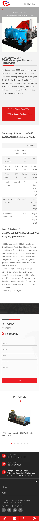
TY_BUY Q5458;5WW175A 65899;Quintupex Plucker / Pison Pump (18, 114)
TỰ (17, 13)
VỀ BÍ (4, 493)
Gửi (19, 381)
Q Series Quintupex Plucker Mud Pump (20, 15)
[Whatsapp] (5, 518)
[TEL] (24, 518)
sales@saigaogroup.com (16, 457)
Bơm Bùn (24, 13)
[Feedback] (34, 518)
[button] (11, 443)
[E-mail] (14, 518)
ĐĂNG (4, 487)
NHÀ (12, 13)
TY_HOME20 (19, 506)
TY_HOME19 (6, 506)
